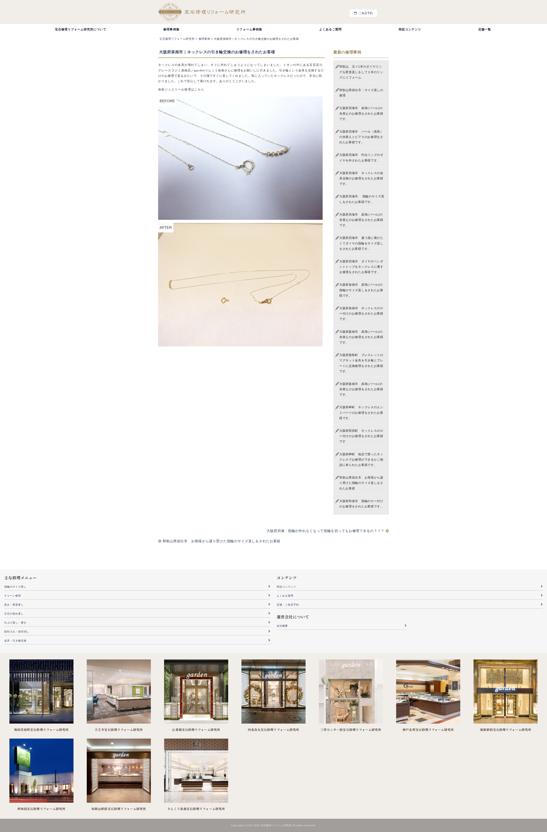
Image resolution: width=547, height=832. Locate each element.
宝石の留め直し (14, 613)
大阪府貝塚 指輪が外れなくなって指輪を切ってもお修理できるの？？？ (325, 531)
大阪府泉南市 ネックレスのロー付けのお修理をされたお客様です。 (361, 313)
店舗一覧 (484, 29)
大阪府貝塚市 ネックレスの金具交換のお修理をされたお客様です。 (361, 178)
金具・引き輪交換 (15, 640)
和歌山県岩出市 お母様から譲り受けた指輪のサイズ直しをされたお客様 (361, 483)
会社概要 (282, 625)
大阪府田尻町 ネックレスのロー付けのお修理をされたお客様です (361, 436)
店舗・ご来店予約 (288, 604)
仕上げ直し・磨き (15, 622)
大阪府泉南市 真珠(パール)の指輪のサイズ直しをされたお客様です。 (361, 290)
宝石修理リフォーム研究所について (80, 29)
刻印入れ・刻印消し (16, 631)
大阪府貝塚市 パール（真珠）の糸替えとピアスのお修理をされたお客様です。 (361, 137)
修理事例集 (171, 29)
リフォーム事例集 (249, 29)
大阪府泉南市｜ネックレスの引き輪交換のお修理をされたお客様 (217, 52)
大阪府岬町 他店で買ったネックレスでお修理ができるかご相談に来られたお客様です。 (361, 459)
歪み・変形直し (14, 604)
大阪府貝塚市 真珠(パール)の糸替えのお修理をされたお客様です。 (361, 113)
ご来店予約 (366, 13)
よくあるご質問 (330, 29)
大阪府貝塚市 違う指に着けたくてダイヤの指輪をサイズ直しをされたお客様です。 (361, 243)
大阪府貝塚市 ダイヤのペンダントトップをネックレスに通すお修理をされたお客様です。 (361, 267)
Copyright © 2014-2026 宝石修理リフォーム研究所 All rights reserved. (273, 825)
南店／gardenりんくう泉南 (204, 70)
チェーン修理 (12, 595)
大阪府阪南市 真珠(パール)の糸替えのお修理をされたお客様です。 (361, 337)
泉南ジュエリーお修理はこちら (181, 89)
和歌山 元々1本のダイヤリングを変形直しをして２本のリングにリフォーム (361, 72)
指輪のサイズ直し (15, 586)
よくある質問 (285, 595)
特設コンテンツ (410, 29)
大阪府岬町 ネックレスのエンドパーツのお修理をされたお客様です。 (361, 412)
